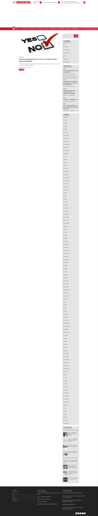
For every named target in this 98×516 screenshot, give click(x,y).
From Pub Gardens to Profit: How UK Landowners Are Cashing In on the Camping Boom (70, 83)
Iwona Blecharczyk (22, 67)
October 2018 (65, 399)
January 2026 (65, 138)
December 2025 (66, 141)
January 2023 (65, 247)
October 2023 (65, 220)
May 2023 (65, 235)
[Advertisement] (49, 13)
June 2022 (65, 268)
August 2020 (65, 335)
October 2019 (65, 365)
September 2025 (66, 150)
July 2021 (65, 302)
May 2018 (65, 414)
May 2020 (65, 344)
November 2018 (66, 396)
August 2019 (65, 371)
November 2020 (66, 326)
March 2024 (65, 205)
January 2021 (65, 320)
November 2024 (66, 180)
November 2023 (66, 217)
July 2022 (65, 265)
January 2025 (65, 174)
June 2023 (65, 232)
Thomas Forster (65, 86)
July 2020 (65, 338)
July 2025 (65, 156)
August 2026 (65, 117)
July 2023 (65, 229)
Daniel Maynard (65, 110)
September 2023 (66, 223)
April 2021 (65, 311)
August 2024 (65, 189)
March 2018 (65, 420)
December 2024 (66, 177)
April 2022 (65, 274)
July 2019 (65, 374)
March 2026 (65, 132)
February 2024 (65, 208)
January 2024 (65, 211)
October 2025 (65, 147)
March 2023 (65, 241)
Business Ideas (24, 28)
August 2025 (65, 153)
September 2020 (66, 332)
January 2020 (65, 356)
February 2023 (65, 244)
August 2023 (65, 226)
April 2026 (65, 129)
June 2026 (65, 123)
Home (13, 493)
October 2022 (65, 256)
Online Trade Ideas (40, 28)
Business (17, 28)
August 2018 (65, 405)
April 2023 (65, 238)
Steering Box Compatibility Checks (70, 99)
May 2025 (65, 162)
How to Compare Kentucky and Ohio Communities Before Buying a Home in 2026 (70, 107)
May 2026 (65, 126)
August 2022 (65, 262)
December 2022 (66, 250)
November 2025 (66, 144)
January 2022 (65, 283)
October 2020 (65, 329)
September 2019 (66, 368)
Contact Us (68, 28)
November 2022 (66, 253)
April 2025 (65, 165)
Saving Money (52, 28)
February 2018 (65, 423)
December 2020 (66, 323)
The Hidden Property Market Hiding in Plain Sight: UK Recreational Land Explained (69, 92)
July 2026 (65, 120)
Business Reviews (31, 28)
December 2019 (66, 359)
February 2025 (65, 171)
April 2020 (65, 347)
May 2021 (65, 308)
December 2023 (66, 214)
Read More (21, 69)
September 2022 (66, 259)
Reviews (46, 28)
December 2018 (66, 393)
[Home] (13, 28)
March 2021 (65, 314)
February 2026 (65, 135)
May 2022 (65, 271)
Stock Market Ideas (61, 28)
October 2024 (65, 183)
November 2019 (66, 362)
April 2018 (65, 417)
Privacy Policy (75, 28)
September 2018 (66, 402)
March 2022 (65, 277)
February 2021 (65, 317)
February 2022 (65, 280)
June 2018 (65, 411)
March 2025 (65, 168)
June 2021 (65, 305)
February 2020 (66, 353)
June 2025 (65, 159)
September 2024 (66, 186)
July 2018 (64, 408)
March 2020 (65, 350)
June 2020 (65, 341)
